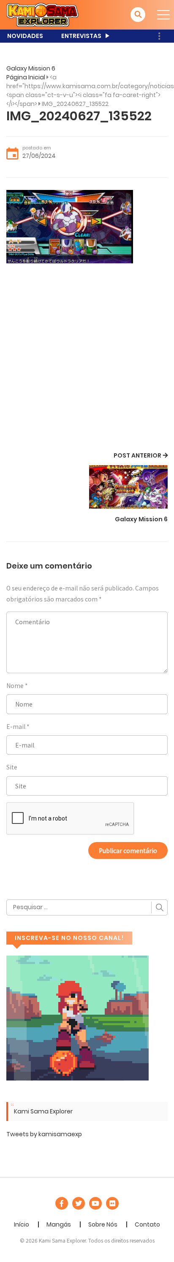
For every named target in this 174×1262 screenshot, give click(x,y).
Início (21, 1224)
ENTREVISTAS (81, 36)
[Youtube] (95, 1203)
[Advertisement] (87, 359)
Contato (147, 1224)
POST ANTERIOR (137, 455)
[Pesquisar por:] (87, 907)
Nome (15, 685)
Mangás (58, 1224)
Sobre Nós (102, 1224)
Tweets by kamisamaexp (44, 1134)
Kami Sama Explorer (43, 1111)
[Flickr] (112, 1203)
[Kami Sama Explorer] (42, 14)
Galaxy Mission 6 (30, 68)
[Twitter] (78, 1203)
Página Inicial (25, 77)
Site (11, 767)
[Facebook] (61, 1203)
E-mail (15, 726)
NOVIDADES (25, 36)
